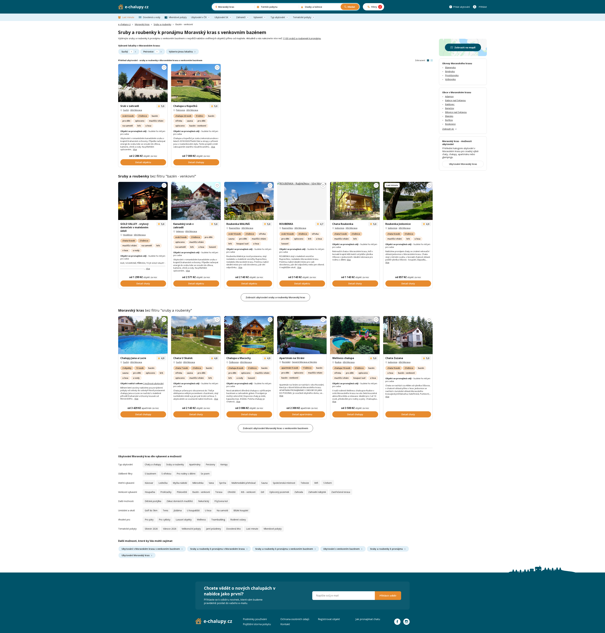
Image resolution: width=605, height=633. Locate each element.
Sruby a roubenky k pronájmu (386, 548)
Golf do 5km (151, 510)
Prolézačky (165, 491)
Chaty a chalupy (153, 464)
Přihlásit (483, 6)
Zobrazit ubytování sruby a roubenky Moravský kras (275, 297)
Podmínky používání (255, 619)
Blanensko (450, 67)
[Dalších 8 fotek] (408, 335)
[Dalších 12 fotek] (408, 201)
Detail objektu (143, 162)
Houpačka (150, 491)
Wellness (201, 519)
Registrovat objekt (329, 619)
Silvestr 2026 (151, 528)
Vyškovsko (450, 79)
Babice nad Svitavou (455, 100)
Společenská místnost (284, 482)
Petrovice (150, 51)
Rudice (338, 362)
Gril (262, 491)
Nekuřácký (203, 501)
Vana (211, 482)
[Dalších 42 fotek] (143, 201)
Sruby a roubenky (162, 24)
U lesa (208, 510)
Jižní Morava (136, 110)
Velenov (180, 231)
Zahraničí (240, 17)
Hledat (351, 6)
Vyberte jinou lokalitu (181, 51)
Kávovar (149, 482)
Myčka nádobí (180, 482)
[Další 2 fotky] (355, 201)
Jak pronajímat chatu (367, 619)
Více (135, 149)
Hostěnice (128, 234)
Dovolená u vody (151, 17)
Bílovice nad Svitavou (456, 112)
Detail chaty (143, 283)
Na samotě (222, 510)
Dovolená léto (233, 528)
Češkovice (234, 362)
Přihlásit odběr (388, 595)
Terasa (218, 491)
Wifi (316, 482)
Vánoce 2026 (169, 528)
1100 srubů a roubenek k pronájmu (302, 38)
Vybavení (258, 17)
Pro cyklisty (164, 519)
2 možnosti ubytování (153, 383)
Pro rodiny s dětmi (186, 473)
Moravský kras (142, 24)
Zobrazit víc (448, 128)
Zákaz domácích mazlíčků (180, 501)
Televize (305, 482)
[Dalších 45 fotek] (196, 335)
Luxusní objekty (184, 519)
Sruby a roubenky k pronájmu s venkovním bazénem (284, 548)
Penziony (210, 464)
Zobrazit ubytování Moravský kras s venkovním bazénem (275, 428)
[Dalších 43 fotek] (196, 83)
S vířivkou (166, 473)
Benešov (449, 108)
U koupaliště (193, 510)
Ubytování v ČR (199, 17)
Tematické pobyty (302, 17)
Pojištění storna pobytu (257, 624)
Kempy (224, 464)
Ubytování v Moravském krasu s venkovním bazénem (151, 548)
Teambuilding (218, 519)
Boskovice (450, 124)
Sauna (264, 482)
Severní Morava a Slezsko (304, 362)
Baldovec (450, 104)
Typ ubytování (278, 17)
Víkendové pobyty (178, 17)
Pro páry (149, 519)
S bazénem (150, 473)
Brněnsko (450, 71)
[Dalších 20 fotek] (302, 335)
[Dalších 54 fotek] (355, 335)
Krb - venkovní (248, 491)
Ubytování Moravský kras (136, 555)
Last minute (128, 17)
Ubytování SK (221, 17)
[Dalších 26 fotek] (249, 201)
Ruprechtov (234, 228)
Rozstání (286, 362)
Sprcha (222, 482)
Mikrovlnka (197, 482)
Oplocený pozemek (279, 491)
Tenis (165, 510)
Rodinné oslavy (238, 519)
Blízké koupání (240, 510)
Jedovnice (339, 228)
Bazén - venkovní (201, 491)
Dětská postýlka (153, 501)
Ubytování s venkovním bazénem (341, 548)
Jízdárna (178, 510)
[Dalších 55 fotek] (196, 201)
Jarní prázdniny (213, 528)
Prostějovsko (452, 75)
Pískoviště (182, 491)
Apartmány (194, 464)
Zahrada (298, 491)
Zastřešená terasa (340, 491)
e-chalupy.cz (124, 24)
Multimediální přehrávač (243, 482)
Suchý (126, 51)
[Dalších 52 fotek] (143, 83)
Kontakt (285, 624)
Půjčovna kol (221, 501)
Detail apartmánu (302, 414)
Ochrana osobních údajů (294, 619)
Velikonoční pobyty (191, 528)
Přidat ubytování (461, 6)
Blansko (449, 116)
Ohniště (232, 491)
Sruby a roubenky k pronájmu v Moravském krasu (217, 548)
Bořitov (449, 120)
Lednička (162, 482)
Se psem (205, 473)
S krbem (327, 482)
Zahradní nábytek (317, 491)
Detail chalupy (196, 162)
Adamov (449, 96)
